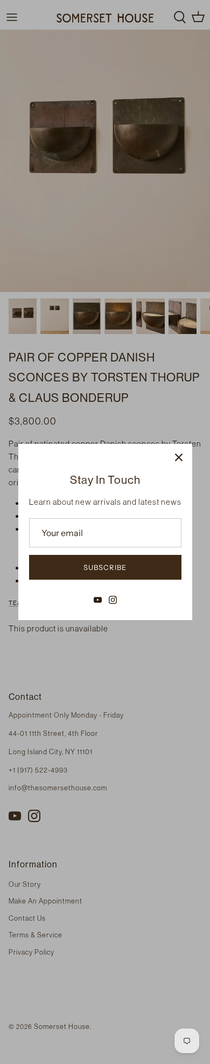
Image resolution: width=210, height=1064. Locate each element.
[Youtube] (98, 600)
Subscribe (105, 567)
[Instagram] (113, 600)
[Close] (179, 457)
